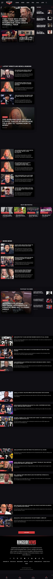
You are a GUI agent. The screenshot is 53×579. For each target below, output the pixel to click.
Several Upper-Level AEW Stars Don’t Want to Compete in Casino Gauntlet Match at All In (33, 418)
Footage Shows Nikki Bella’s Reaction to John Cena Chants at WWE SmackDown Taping (38, 306)
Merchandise (20, 561)
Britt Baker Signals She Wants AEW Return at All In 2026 (8, 38)
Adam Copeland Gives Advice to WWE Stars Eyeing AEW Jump (24, 245)
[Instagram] (17, 558)
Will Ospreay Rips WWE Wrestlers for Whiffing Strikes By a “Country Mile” (31, 475)
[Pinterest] (21, 558)
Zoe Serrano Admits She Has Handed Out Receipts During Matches (23, 83)
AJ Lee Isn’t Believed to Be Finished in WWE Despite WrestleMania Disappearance (40, 12)
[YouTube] (24, 558)
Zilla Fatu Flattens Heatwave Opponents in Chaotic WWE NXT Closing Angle (15, 306)
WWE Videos (5, 300)
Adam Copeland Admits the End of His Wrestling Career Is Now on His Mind (24, 188)
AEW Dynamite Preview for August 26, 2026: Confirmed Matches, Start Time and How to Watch (32, 406)
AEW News (5, 16)
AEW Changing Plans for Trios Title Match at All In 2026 (30, 449)
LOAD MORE (26, 532)
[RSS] (43, 558)
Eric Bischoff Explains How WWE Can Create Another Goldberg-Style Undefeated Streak (33, 506)
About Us (26, 561)
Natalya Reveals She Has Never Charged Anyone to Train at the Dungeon (24, 258)
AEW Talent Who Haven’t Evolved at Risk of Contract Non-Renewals (25, 38)
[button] (46, 2)
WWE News (2, 78)
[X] (14, 558)
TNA (33, 2)
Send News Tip (6, 561)
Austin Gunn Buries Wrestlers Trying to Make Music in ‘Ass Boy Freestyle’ (38, 292)
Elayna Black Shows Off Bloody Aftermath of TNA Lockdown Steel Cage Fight (7, 216)
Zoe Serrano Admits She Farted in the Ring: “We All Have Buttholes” (24, 151)
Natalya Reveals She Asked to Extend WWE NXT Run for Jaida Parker (31, 350)
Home (17, 2)
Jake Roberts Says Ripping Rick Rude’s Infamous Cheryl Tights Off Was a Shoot (32, 363)
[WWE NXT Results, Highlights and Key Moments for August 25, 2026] (50, 18)
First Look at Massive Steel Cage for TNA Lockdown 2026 (46, 216)
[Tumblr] (28, 558)
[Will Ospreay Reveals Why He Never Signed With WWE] (50, 32)
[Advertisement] (17, 138)
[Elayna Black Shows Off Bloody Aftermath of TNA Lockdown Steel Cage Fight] (7, 210)
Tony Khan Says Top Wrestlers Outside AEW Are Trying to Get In (24, 96)
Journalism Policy (38, 561)
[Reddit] (35, 558)
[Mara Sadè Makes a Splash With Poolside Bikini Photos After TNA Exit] (20, 210)
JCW (42, 2)
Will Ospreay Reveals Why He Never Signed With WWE (41, 33)
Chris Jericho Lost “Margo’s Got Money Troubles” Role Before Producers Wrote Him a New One (32, 463)
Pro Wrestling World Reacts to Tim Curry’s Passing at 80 (23, 71)
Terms (26, 563)
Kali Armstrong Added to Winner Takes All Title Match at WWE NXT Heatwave (38, 300)
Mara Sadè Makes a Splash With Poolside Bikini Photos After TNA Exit (21, 216)
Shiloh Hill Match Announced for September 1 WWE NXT (30, 517)
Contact (31, 561)
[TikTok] (39, 558)
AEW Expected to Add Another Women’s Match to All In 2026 (31, 337)
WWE (22, 2)
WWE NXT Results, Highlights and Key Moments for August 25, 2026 (41, 19)
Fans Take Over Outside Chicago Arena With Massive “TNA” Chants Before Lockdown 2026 (34, 216)
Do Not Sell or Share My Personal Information (26, 569)
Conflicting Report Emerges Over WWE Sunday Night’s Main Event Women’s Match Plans (41, 26)
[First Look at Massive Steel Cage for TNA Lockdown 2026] (46, 210)
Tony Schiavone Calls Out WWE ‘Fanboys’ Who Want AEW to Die (24, 176)
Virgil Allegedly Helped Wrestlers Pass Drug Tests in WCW (31, 392)
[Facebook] (10, 558)
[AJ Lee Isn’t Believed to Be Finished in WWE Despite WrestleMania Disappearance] (50, 12)
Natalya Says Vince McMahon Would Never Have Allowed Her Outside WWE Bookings (23, 271)
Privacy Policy (46, 561)
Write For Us (13, 561)
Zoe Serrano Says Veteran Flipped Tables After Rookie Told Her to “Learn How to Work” (17, 122)
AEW (28, 2)
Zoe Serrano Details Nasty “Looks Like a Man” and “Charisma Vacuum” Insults (23, 163)
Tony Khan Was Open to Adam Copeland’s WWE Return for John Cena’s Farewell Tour (15, 22)
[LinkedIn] (32, 558)
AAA (37, 2)
